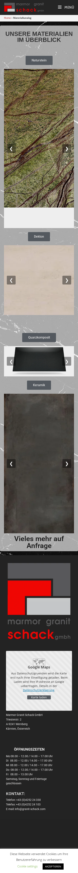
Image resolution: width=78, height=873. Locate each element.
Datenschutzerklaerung (38, 690)
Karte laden (39, 697)
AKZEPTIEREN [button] (53, 866)
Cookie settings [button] (27, 866)
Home (7, 18)
